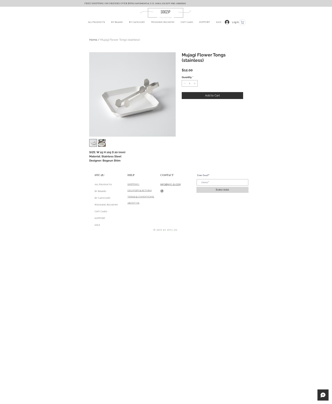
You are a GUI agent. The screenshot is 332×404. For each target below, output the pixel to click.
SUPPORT (100, 218)
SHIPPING (133, 184)
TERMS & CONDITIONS (140, 196)
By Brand (100, 191)
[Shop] (242, 22)
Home (93, 39)
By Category (102, 198)
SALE (97, 225)
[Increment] (195, 83)
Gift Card (101, 211)
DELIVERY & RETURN (139, 190)
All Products (103, 184)
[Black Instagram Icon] (162, 191)
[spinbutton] (190, 83)
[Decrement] (184, 83)
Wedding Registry (106, 204)
